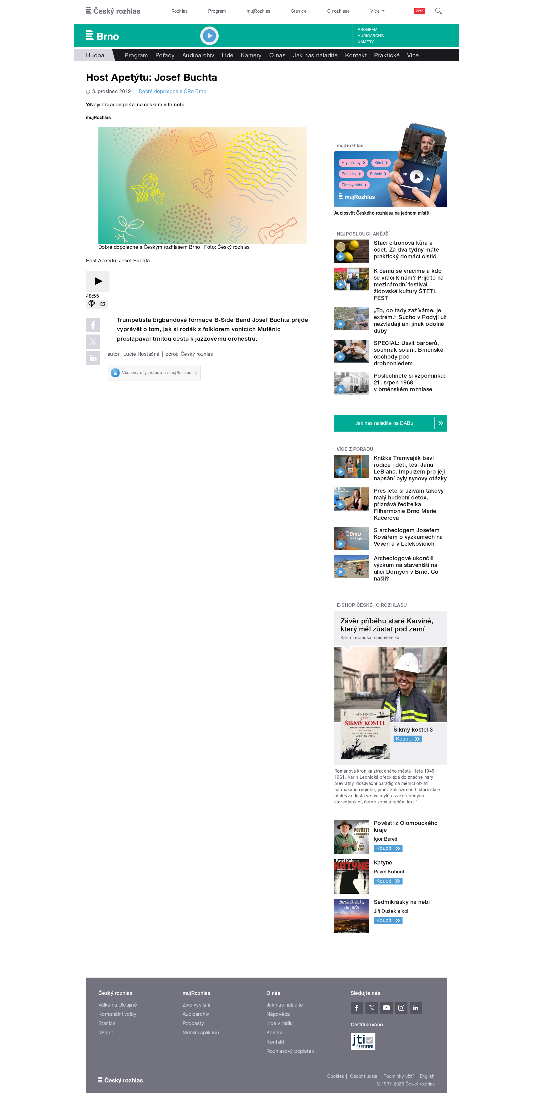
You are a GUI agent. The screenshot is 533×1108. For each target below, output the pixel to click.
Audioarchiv (371, 36)
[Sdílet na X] (93, 341)
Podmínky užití (398, 1076)
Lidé (227, 55)
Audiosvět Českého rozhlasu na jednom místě (381, 213)
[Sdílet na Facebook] (93, 325)
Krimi (378, 163)
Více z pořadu (355, 449)
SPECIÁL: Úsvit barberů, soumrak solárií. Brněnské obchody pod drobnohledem (408, 353)
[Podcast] (91, 304)
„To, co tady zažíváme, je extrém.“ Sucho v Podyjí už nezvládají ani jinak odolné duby (410, 320)
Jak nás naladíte (315, 55)
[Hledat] (438, 11)
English (427, 1076)
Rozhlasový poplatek (290, 1051)
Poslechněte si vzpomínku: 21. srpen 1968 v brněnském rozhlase (409, 382)
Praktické (386, 55)
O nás (277, 55)
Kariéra (274, 1033)
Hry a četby (351, 163)
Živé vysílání (352, 185)
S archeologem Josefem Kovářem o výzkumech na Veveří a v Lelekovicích (408, 537)
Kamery (366, 42)
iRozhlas (179, 11)
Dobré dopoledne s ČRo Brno (172, 91)
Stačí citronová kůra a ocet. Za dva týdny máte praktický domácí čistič (406, 250)
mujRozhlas (259, 11)
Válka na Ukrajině (117, 1005)
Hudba (95, 55)
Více (416, 55)
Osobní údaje (364, 1076)
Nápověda (278, 1014)
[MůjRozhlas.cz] (98, 118)
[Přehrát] (97, 281)
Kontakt (356, 55)
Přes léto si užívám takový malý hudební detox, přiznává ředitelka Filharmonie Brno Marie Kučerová (409, 504)
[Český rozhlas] (113, 11)
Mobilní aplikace (201, 1033)
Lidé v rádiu (279, 1023)
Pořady (165, 55)
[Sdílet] (102, 304)
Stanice (299, 11)
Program (217, 11)
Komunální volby (117, 1014)
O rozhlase (338, 11)
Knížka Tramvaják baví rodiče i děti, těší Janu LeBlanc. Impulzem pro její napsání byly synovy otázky (410, 468)
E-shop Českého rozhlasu (372, 605)
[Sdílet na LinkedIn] (93, 358)
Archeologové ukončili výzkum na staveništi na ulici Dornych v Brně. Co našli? (406, 568)
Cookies (335, 1076)
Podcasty (193, 1023)
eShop (105, 1033)
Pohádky (349, 174)
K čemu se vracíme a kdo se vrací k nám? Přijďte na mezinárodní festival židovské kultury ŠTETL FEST (409, 284)
